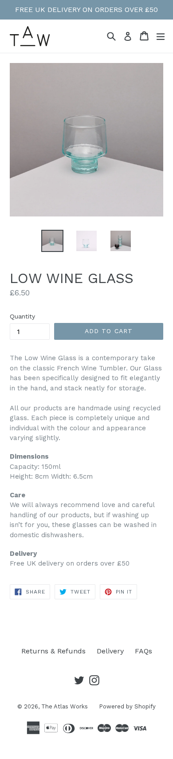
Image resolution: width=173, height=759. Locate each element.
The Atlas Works (64, 706)
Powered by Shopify (127, 706)
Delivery (110, 651)
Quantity (22, 316)
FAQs (143, 651)
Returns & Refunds (53, 651)
